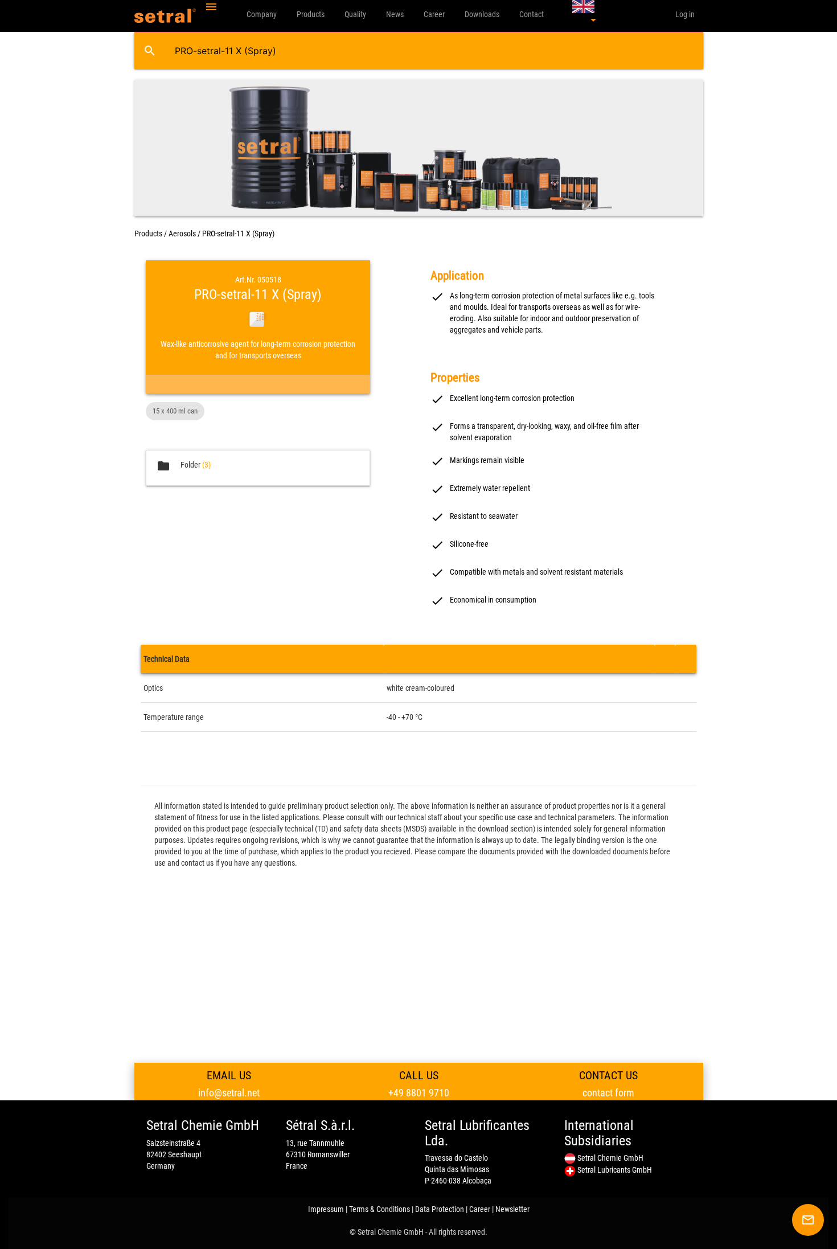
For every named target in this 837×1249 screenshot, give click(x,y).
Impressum (326, 1209)
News (395, 14)
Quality (355, 14)
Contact (531, 14)
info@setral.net (229, 1093)
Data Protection (439, 1209)
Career (434, 14)
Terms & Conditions (379, 1209)
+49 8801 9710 (418, 1093)
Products (311, 14)
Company (262, 14)
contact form (608, 1093)
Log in (685, 14)
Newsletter (512, 1209)
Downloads (482, 14)
